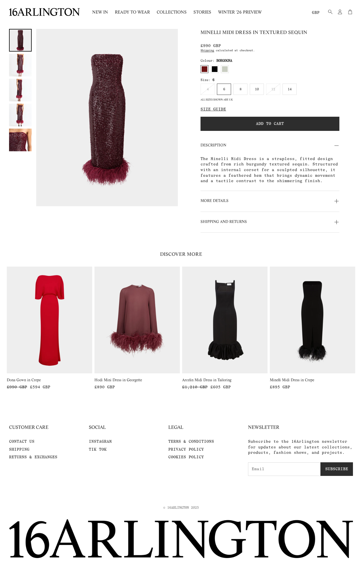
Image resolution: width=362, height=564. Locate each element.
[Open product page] (49, 320)
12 (273, 89)
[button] (329, 12)
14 (290, 89)
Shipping (207, 50)
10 (257, 89)
